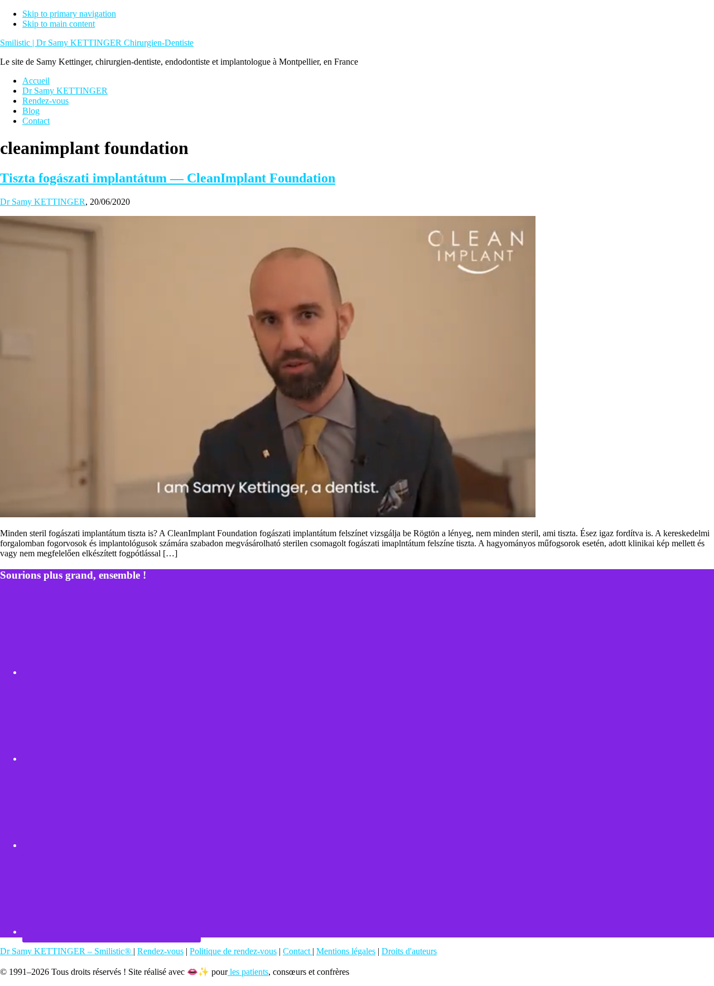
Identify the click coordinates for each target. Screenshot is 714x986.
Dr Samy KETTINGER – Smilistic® (66, 951)
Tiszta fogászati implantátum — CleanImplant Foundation (167, 178)
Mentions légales (345, 951)
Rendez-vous (160, 951)
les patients (248, 972)
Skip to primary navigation (69, 13)
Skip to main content (58, 23)
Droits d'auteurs (409, 951)
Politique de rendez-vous (233, 951)
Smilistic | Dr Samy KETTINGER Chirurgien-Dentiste (97, 42)
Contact (297, 951)
